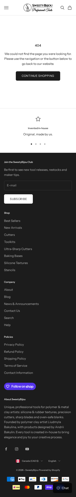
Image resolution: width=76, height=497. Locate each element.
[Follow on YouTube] (27, 449)
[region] (38, 127)
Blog (7, 297)
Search (9, 318)
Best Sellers (12, 221)
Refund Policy (14, 352)
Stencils (9, 270)
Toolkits (9, 242)
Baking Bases (13, 256)
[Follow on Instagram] (17, 449)
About (8, 290)
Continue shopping (38, 76)
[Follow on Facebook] (6, 449)
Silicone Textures (16, 263)
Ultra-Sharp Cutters (18, 249)
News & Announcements (21, 304)
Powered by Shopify (49, 470)
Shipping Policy (15, 358)
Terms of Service (15, 366)
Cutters (9, 235)
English (52, 461)
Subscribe (18, 199)
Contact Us (12, 311)
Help (7, 325)
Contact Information (18, 373)
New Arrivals (13, 228)
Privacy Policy (14, 344)
